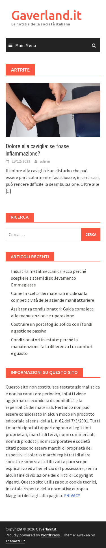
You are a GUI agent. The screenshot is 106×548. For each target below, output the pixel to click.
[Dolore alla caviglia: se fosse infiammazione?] (53, 109)
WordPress (50, 535)
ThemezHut (15, 540)
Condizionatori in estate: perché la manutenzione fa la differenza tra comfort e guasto (52, 346)
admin (45, 161)
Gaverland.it (46, 15)
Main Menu (25, 45)
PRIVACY (72, 495)
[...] (8, 191)
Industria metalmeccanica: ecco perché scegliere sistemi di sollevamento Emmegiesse (48, 278)
